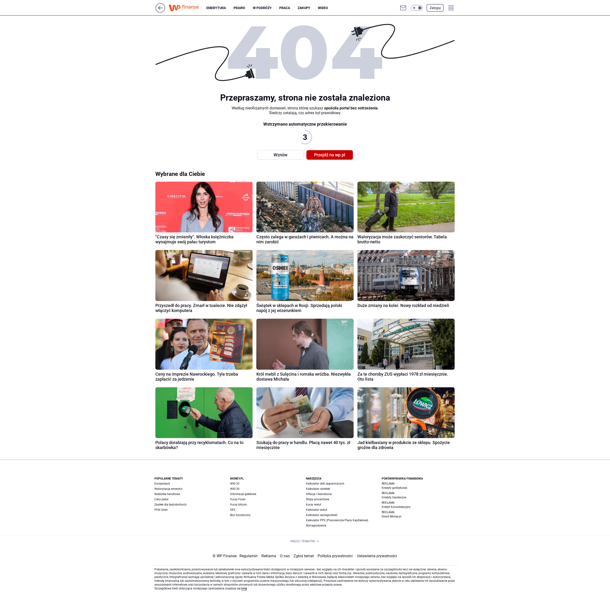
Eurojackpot (162, 483)
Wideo (323, 8)
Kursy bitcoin (238, 504)
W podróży (262, 8)
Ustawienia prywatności (376, 556)
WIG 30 (234, 489)
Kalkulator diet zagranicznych (325, 483)
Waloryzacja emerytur (168, 489)
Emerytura (216, 8)
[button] (417, 8)
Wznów (280, 154)
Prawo (239, 8)
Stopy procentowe (317, 499)
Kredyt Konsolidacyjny (396, 507)
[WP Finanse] (187, 8)
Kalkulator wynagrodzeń (321, 515)
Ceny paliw (161, 499)
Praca (284, 8)
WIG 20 (234, 483)
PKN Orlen (161, 509)
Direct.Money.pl (391, 516)
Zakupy (304, 8)
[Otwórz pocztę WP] (403, 8)
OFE (232, 509)
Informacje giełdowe (243, 494)
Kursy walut (313, 504)
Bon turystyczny (240, 515)
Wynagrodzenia (316, 525)
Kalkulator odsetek (318, 489)
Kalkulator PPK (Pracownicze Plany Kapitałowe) (337, 520)
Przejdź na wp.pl (329, 154)
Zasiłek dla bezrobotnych (170, 504)
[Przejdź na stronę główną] (160, 11)
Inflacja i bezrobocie (319, 494)
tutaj (244, 588)
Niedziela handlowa (167, 494)
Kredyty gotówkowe (394, 488)
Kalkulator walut (316, 509)
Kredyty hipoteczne (394, 497)
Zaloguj (435, 8)
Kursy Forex (237, 499)
